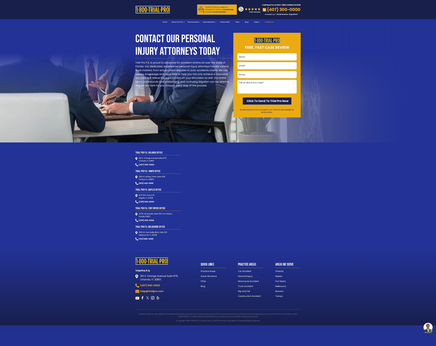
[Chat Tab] (218, 173)
